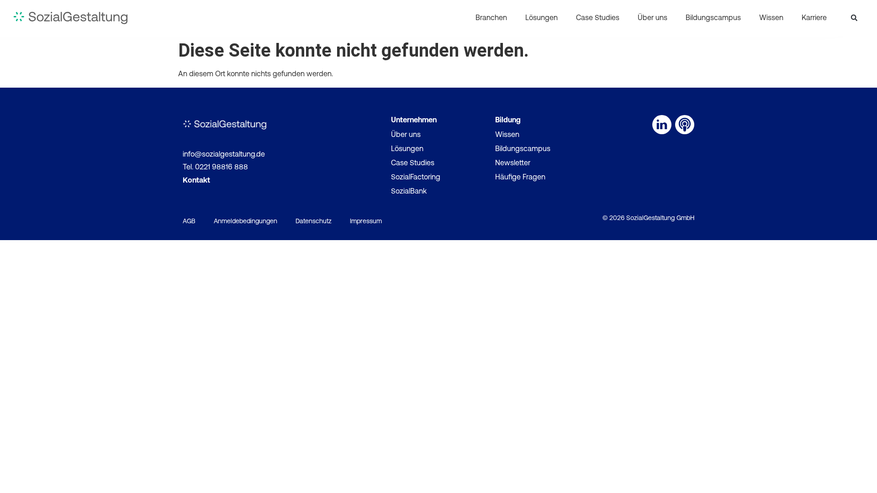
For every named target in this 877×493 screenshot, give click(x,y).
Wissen (771, 18)
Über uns (652, 18)
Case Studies (597, 18)
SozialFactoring (415, 177)
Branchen (491, 18)
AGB (189, 221)
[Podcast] (684, 124)
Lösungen (541, 18)
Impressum (366, 221)
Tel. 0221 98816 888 (215, 167)
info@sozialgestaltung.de (224, 154)
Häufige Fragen (520, 177)
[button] (854, 18)
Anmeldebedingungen (245, 221)
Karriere (814, 18)
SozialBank (409, 191)
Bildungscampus (713, 18)
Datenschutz (314, 221)
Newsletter (512, 163)
